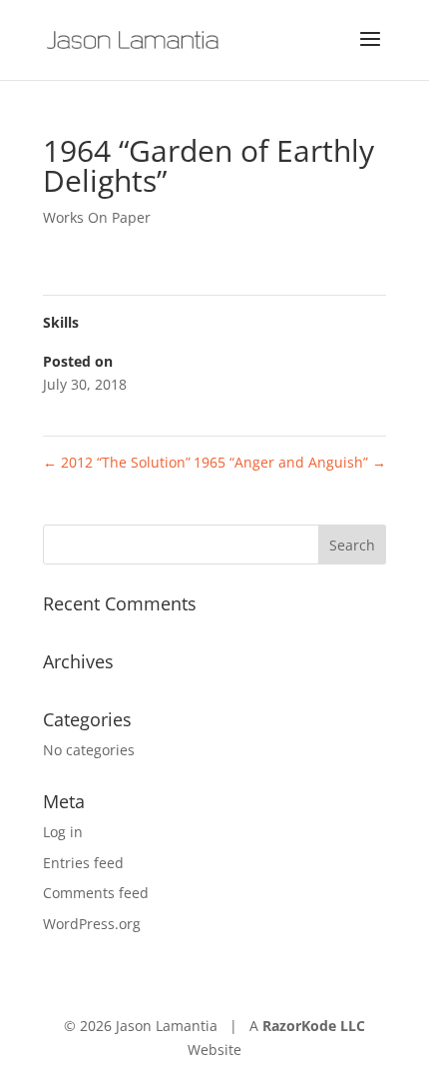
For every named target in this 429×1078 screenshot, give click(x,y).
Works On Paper (97, 217)
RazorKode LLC (313, 1025)
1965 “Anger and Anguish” (290, 462)
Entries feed (83, 862)
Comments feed (96, 892)
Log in (63, 831)
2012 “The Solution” (117, 462)
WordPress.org (92, 923)
